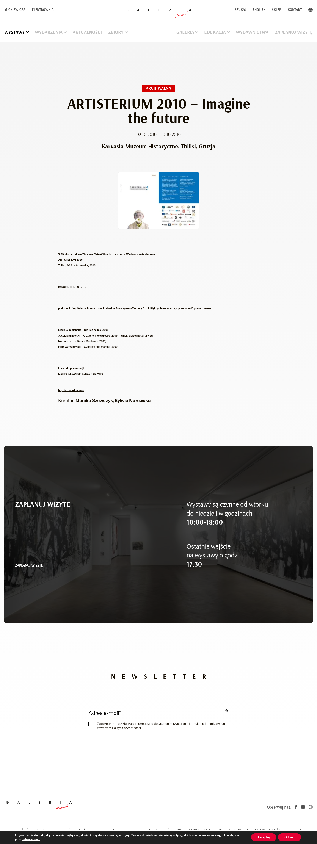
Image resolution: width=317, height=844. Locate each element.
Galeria (185, 32)
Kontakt (295, 9)
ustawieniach (31, 839)
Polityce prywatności (126, 728)
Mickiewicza (14, 9)
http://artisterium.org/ (71, 390)
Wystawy (14, 32)
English (259, 9)
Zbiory (116, 32)
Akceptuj (263, 837)
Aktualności (87, 32)
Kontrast (310, 10)
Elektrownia (43, 9)
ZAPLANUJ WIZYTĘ (29, 565)
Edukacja (215, 32)
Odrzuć (289, 837)
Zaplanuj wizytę (294, 32)
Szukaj (240, 9)
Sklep (276, 9)
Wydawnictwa (252, 32)
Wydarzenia (49, 32)
